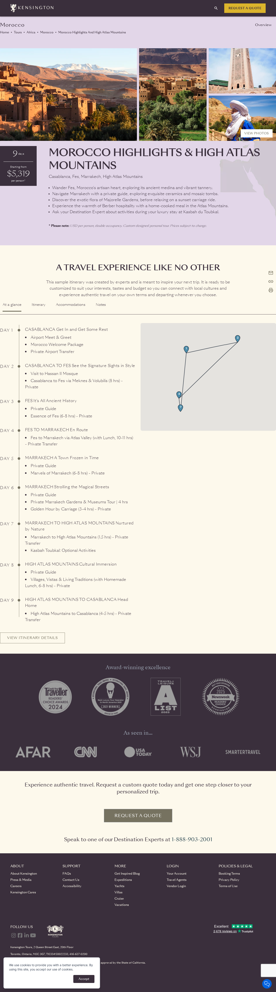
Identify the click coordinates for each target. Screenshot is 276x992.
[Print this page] (271, 290)
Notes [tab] (101, 304)
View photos (256, 133)
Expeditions (123, 880)
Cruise (119, 898)
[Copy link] (271, 281)
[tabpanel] (138, 478)
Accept (83, 979)
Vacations (121, 905)
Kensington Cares (23, 892)
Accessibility (72, 886)
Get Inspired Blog (127, 873)
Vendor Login (176, 886)
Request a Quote (245, 8)
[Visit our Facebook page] (20, 935)
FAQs (67, 873)
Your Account (177, 873)
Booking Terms (229, 873)
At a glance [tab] (12, 304)
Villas (118, 892)
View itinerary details (32, 637)
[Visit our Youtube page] (33, 935)
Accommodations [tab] (70, 304)
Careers (16, 886)
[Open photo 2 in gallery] (173, 94)
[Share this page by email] (271, 273)
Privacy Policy (229, 880)
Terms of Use (228, 886)
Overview (263, 24)
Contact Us (71, 880)
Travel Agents (177, 880)
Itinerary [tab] (38, 304)
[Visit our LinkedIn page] (26, 935)
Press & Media (20, 880)
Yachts (119, 886)
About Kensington (23, 873)
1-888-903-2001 (192, 839)
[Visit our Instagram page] (13, 935)
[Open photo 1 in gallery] (68, 94)
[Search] (216, 8)
